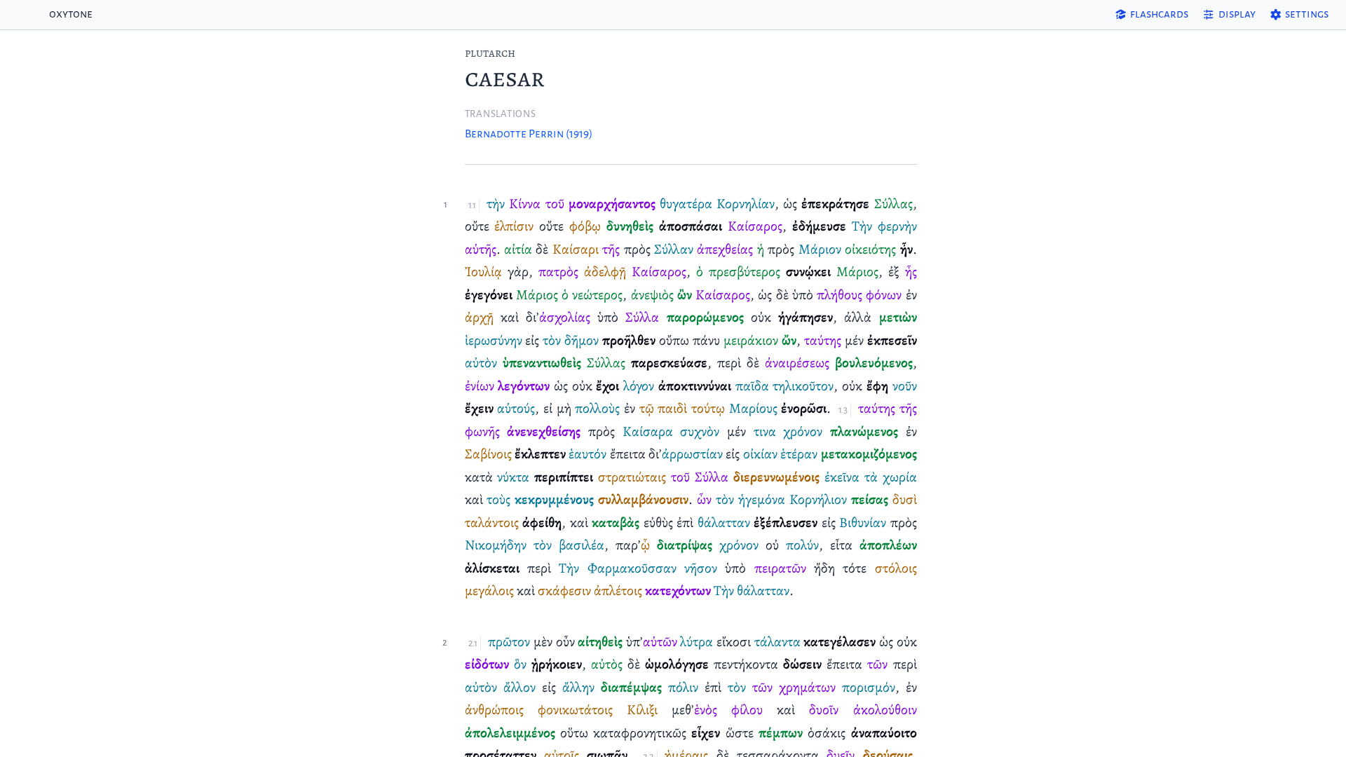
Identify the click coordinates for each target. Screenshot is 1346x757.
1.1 (472, 205)
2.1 (472, 643)
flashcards (1159, 14)
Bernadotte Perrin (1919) (528, 134)
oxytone (71, 14)
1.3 (842, 409)
